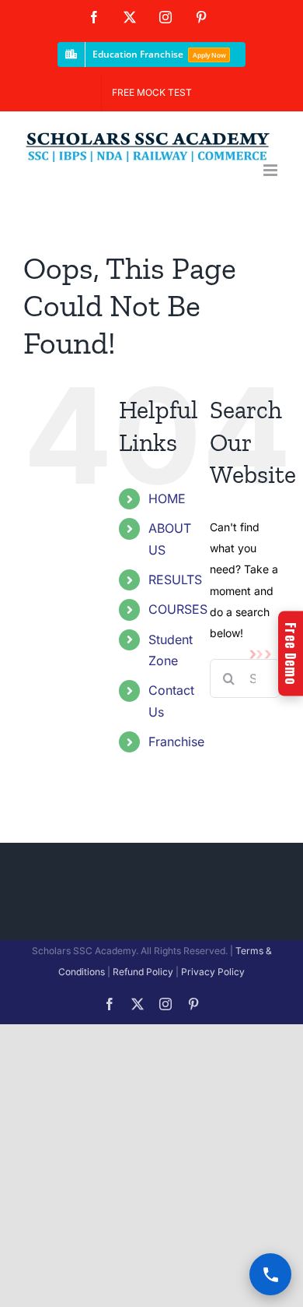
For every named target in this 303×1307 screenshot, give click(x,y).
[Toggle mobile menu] (271, 170)
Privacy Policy (213, 972)
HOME (167, 498)
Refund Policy (143, 972)
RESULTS (175, 579)
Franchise (176, 741)
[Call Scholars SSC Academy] (270, 1274)
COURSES (177, 609)
